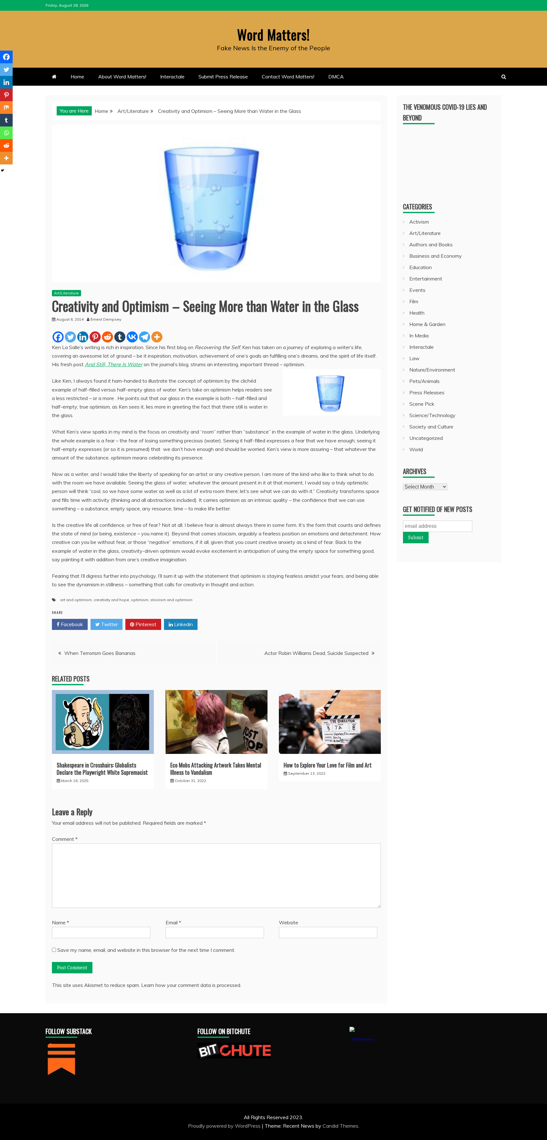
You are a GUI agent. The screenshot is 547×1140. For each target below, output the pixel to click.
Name (60, 922)
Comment (65, 839)
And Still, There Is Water (113, 364)
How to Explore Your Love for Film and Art (328, 765)
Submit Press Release (223, 76)
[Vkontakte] (132, 336)
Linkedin (183, 624)
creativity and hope (111, 599)
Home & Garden (427, 324)
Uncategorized (426, 438)
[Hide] (2, 170)
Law (414, 358)
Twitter (109, 624)
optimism (139, 599)
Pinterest (145, 624)
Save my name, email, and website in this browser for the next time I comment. (146, 950)
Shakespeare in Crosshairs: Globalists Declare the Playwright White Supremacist (102, 768)
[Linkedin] (82, 336)
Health (416, 313)
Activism (419, 222)
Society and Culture (431, 426)
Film (413, 301)
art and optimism (76, 599)
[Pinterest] (95, 336)
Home (77, 76)
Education (420, 267)
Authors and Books (431, 244)
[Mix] (6, 107)
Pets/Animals (424, 381)
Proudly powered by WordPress (225, 1126)
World (416, 449)
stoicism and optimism (171, 599)
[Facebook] (58, 336)
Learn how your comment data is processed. (191, 985)
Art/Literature (66, 293)
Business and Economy (435, 256)
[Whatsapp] (6, 132)
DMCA (336, 76)
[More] (156, 336)
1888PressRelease (362, 1039)
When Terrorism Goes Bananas (99, 653)
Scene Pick (421, 404)
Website (288, 922)
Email (173, 922)
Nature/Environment (432, 370)
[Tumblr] (119, 336)
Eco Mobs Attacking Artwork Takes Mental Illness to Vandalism (215, 768)
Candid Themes (340, 1126)
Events (417, 290)
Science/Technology (432, 415)
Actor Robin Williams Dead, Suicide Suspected (316, 653)
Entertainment (425, 278)
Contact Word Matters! (288, 76)
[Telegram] (144, 336)
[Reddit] (107, 336)
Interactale (172, 76)
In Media (419, 335)
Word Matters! (273, 34)
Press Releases (426, 392)
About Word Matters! (122, 76)
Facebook (71, 624)
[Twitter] (70, 336)
